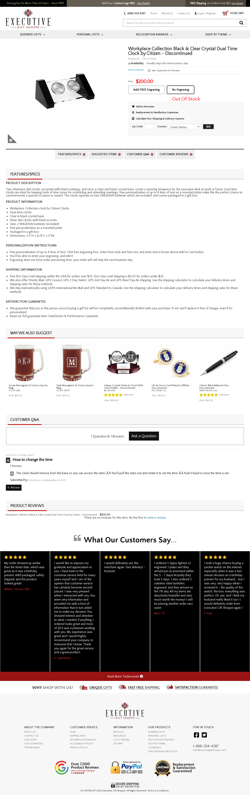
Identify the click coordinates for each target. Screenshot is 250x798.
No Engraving (180, 89)
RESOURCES (119, 736)
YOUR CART (237, 13)
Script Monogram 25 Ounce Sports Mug (28, 386)
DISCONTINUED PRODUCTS (162, 751)
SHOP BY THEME (156, 743)
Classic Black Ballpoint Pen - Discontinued (214, 386)
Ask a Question (143, 436)
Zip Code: (137, 126)
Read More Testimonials (123, 676)
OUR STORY (30, 739)
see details (237, 3)
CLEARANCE (154, 747)
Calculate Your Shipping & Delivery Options (160, 118)
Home (153, 13)
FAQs (73, 732)
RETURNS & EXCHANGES (83, 739)
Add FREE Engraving (146, 89)
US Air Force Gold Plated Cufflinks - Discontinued (171, 386)
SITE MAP (118, 743)
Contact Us (183, 13)
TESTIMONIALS (32, 747)
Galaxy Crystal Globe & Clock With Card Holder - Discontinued (123, 386)
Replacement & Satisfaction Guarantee (157, 112)
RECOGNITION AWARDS (161, 739)
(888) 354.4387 (136, 13)
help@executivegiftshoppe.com (209, 750)
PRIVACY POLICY (79, 747)
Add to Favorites (145, 106)
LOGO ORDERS (121, 739)
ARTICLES (118, 732)
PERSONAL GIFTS (157, 736)
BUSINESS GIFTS (156, 732)
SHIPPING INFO (78, 736)
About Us (167, 13)
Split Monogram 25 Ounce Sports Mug (75, 386)
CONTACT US (31, 736)
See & (166, 70)
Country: (162, 126)
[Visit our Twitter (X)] (204, 735)
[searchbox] (184, 23)
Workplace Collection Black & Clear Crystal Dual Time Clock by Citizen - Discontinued (51, 515)
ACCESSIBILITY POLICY (82, 743)
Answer (15, 487)
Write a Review (136, 70)
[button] (207, 126)
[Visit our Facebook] (196, 735)
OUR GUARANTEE (33, 743)
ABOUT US (29, 732)
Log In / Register (206, 13)
